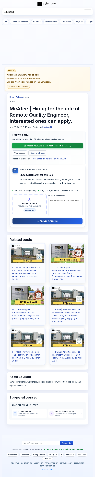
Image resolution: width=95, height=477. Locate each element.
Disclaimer (79, 463)
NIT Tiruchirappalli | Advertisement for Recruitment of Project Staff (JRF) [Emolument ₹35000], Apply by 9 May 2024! (67, 273)
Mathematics (51, 22)
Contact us (26, 463)
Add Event (38, 463)
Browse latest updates (18, 87)
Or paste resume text (56, 196)
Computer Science (20, 22)
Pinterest (70, 455)
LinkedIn (47, 458)
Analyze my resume (49, 221)
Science (37, 22)
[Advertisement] (47, 45)
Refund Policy (66, 463)
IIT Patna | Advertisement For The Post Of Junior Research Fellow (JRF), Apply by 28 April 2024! (67, 356)
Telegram (53, 455)
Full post (19, 97)
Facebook (25, 455)
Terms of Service (47, 466)
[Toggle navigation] (87, 11)
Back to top (47, 469)
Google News (39, 455)
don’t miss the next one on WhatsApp (49, 159)
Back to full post (38, 153)
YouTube (82, 455)
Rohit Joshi (47, 127)
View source (19, 153)
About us (15, 463)
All (6, 22)
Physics (79, 22)
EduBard (9, 11)
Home (12, 97)
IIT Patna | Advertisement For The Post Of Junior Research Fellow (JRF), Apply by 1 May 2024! (26, 356)
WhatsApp (12, 455)
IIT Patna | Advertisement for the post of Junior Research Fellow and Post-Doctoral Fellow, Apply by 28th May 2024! (26, 273)
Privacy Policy (51, 463)
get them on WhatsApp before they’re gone (63, 449)
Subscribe (66, 443)
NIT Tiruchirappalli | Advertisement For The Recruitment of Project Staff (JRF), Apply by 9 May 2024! (26, 314)
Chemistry (66, 22)
